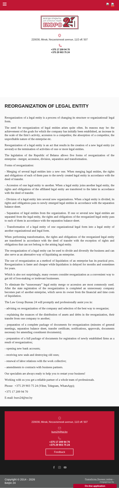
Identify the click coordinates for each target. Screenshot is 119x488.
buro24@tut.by (59, 432)
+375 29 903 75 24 (60, 52)
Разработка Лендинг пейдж (98, 479)
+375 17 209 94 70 (60, 49)
